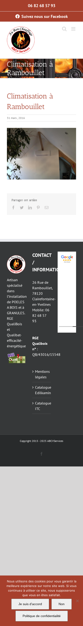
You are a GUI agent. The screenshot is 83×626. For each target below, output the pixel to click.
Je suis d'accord (30, 604)
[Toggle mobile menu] (73, 28)
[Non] (77, 600)
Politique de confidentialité (42, 616)
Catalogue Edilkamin (41, 390)
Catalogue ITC (41, 406)
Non (62, 604)
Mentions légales (41, 374)
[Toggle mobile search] (64, 28)
